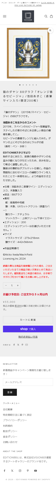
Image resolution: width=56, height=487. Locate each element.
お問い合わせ (10, 442)
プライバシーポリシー (15, 420)
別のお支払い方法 (28, 336)
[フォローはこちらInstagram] (20, 470)
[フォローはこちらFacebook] (4, 470)
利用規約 (8, 425)
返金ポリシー (10, 436)
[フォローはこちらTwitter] (12, 470)
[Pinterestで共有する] (22, 345)
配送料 (18, 305)
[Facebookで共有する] (14, 345)
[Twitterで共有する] (18, 345)
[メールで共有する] (26, 345)
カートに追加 (28, 319)
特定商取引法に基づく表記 (17, 414)
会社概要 (8, 409)
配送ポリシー (10, 431)
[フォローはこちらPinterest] (27, 470)
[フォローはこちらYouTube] (35, 470)
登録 (10, 392)
